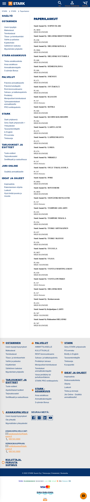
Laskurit (7, 190)
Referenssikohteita (72, 380)
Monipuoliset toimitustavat (15, 98)
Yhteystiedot (9, 126)
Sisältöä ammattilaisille (13, 172)
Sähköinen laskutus (12, 46)
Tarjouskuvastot (10, 156)
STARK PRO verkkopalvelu (46, 381)
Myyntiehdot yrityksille (13, 49)
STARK (4, 11)
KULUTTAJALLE (42, 351)
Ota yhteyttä (10, 420)
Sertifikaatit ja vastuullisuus (15, 159)
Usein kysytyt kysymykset (16, 347)
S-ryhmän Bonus (11, 71)
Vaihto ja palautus (11, 40)
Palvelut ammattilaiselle (14, 83)
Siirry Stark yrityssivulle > (14, 123)
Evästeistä (55, 473)
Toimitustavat (9, 33)
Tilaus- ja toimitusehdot (13, 37)
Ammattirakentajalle (12, 67)
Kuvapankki (69, 365)
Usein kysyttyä (10, 27)
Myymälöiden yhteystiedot (16, 423)
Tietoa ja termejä (71, 391)
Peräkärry (8, 95)
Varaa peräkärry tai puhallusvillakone (43, 376)
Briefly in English (71, 354)
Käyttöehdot (11, 365)
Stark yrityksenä (10, 120)
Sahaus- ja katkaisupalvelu (15, 92)
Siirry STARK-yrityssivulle (75, 347)
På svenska (9, 135)
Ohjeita (67, 384)
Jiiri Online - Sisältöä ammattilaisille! (73, 396)
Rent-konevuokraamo (13, 89)
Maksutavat (9, 30)
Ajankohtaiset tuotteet (15, 390)
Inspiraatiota (9, 184)
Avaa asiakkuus (10, 64)
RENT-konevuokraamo (44, 354)
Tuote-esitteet (9, 153)
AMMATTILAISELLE (43, 347)
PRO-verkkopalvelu (12, 107)
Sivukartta (64, 473)
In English (8, 132)
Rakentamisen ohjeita (13, 187)
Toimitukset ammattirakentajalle (43, 369)
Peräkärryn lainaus (43, 361)
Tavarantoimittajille (12, 129)
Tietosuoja (8, 138)
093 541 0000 (14, 439)
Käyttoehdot (9, 43)
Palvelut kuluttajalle (12, 86)
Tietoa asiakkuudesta (13, 61)
